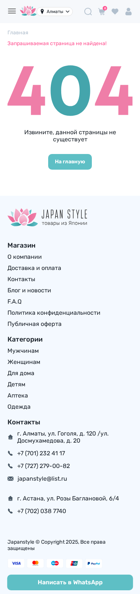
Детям (16, 384)
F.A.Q (14, 301)
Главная (17, 32)
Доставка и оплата (34, 267)
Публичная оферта (34, 323)
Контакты (21, 279)
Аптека (17, 395)
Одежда (19, 406)
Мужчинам (23, 350)
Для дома (20, 373)
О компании (24, 256)
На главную (70, 161)
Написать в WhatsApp (70, 582)
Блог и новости (29, 290)
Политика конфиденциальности (53, 312)
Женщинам (23, 361)
